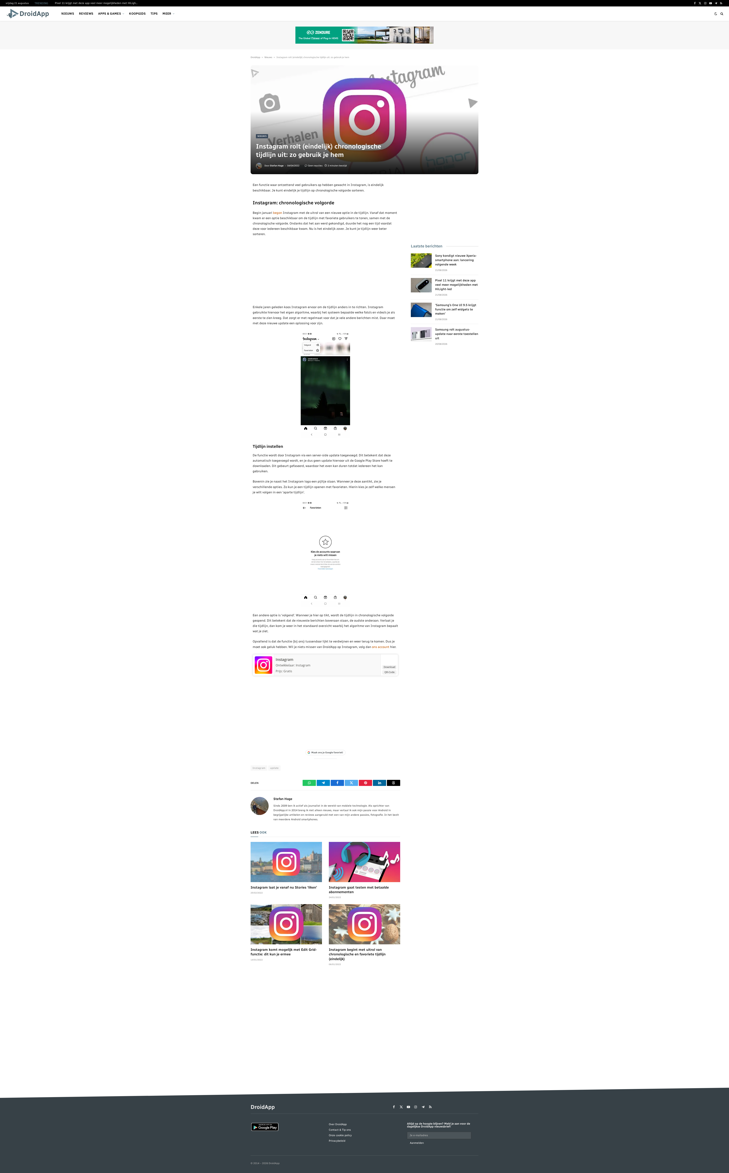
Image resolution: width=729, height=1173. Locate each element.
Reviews (86, 13)
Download (389, 667)
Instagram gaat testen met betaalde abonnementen (359, 889)
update (274, 768)
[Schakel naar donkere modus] (715, 13)
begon (277, 213)
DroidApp (255, 57)
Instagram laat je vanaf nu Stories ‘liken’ (284, 887)
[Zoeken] (721, 13)
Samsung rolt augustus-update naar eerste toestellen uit (456, 334)
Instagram (284, 659)
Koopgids (137, 13)
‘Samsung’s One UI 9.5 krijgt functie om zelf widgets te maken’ (455, 309)
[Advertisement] (325, 270)
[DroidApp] (29, 13)
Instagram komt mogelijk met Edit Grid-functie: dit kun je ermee (284, 952)
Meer (167, 13)
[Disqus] (325, 1026)
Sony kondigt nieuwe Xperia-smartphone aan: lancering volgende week (456, 260)
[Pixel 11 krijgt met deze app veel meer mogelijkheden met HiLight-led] (421, 285)
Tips (154, 13)
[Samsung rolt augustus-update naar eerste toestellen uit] (421, 334)
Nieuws (67, 13)
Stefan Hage (277, 165)
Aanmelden (417, 1143)
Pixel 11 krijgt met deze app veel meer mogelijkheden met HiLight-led (97, 3)
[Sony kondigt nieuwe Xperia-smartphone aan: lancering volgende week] (421, 260)
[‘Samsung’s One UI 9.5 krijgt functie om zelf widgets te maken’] (421, 310)
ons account (380, 647)
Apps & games (109, 13)
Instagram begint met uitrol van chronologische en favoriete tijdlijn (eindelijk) (357, 954)
